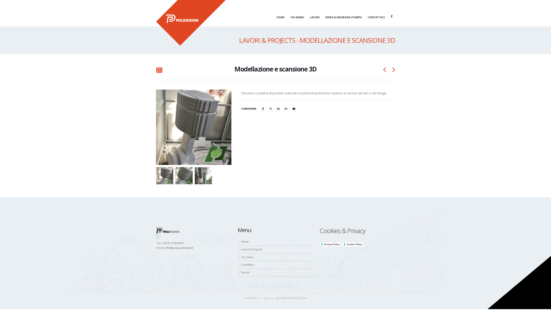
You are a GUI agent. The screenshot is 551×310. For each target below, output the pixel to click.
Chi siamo (297, 17)
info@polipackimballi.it (179, 248)
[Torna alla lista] (159, 70)
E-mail (294, 109)
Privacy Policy (332, 244)
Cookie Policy (354, 244)
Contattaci (376, 17)
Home (281, 17)
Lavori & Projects (251, 249)
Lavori (315, 17)
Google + (286, 109)
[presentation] (157, 127)
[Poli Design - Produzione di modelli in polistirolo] (191, 23)
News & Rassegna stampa (343, 17)
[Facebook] (392, 16)
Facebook (263, 109)
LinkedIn (279, 109)
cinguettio (271, 109)
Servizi (245, 272)
